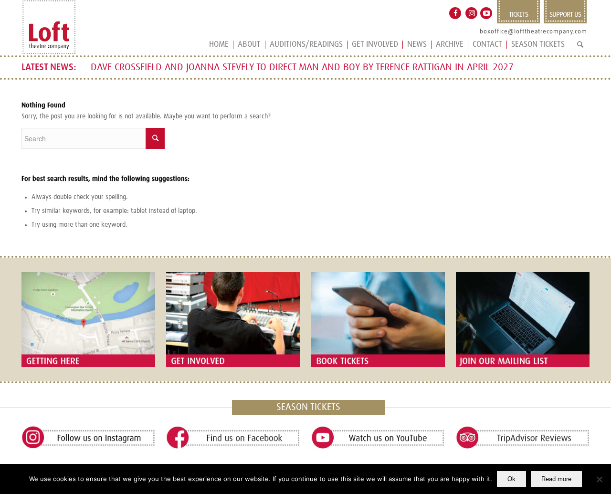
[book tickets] (378, 319)
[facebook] (233, 438)
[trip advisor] (523, 438)
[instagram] (88, 438)
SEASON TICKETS (308, 407)
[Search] (580, 48)
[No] (599, 479)
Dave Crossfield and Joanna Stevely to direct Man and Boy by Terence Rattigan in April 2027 (302, 67)
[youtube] (378, 438)
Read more (556, 479)
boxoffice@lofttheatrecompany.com (533, 32)
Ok (511, 479)
